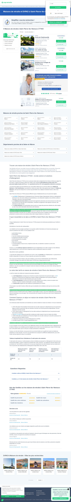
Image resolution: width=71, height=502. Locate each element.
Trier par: (21, 31)
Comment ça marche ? (40, 492)
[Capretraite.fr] (7, 2)
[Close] (68, 489)
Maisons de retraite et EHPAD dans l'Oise (13, 152)
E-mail (51, 3)
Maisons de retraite (8, 6)
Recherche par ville (11, 48)
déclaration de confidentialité (59, 18)
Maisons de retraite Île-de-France (19, 6)
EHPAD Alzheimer (8, 43)
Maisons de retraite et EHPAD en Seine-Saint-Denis (15, 148)
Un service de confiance (40, 494)
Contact (37, 495)
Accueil (3, 6)
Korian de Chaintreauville (14, 415)
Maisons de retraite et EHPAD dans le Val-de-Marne (48, 148)
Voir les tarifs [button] (61, 41)
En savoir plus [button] (60, 44)
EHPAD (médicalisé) (9, 41)
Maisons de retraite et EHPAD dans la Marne (13, 156)
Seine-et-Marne (24, 415)
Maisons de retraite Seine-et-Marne (32, 6)
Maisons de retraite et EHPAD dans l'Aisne (46, 152)
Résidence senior (8, 45)
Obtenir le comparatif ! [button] (55, 21)
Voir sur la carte (10, 35)
